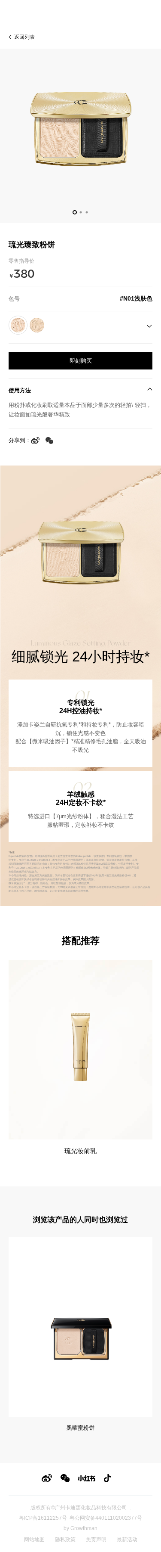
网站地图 (34, 1539)
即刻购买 (81, 360)
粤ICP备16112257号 (43, 1518)
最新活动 (127, 1539)
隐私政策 (65, 1539)
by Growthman (80, 1528)
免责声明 (96, 1539)
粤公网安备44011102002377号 (106, 1518)
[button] (75, 212)
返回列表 (24, 37)
